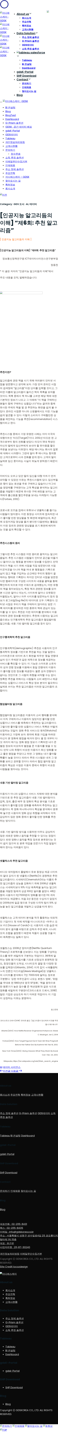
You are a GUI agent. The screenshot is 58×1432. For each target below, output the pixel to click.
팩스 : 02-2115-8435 (11, 1228)
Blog (20, 95)
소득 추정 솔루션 (30, 48)
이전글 (7, 1071)
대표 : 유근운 (7, 1243)
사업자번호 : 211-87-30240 (15, 1247)
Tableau (27, 60)
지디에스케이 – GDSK (17, 177)
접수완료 (16, 154)
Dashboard (28, 68)
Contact (22, 79)
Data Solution (26, 33)
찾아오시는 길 (29, 91)
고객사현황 (27, 29)
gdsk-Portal (12, 1371)
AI (1, 1067)
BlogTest (10, 115)
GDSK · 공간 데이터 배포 (18, 126)
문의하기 (26, 83)
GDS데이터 (28, 44)
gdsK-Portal (25, 72)
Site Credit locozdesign (14, 1266)
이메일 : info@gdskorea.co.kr (17, 1231)
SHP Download (26, 76)
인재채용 (26, 87)
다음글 (15, 1071)
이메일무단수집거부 (16, 161)
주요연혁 (26, 21)
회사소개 (26, 18)
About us (23, 14)
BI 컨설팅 (27, 64)
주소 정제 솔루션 (30, 37)
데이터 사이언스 (12, 1067)
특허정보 (26, 25)
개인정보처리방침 (15, 142)
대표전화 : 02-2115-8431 (13, 1224)
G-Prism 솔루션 (30, 41)
